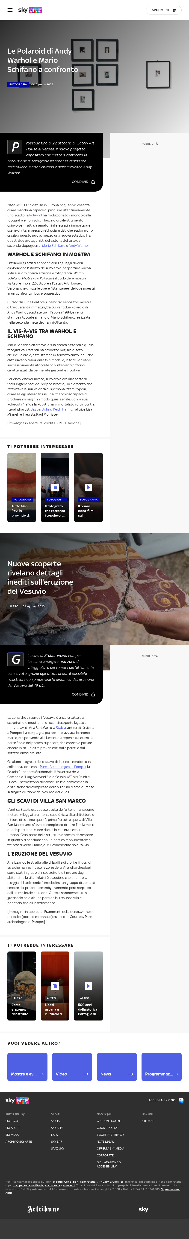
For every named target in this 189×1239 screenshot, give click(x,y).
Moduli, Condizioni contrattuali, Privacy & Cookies (88, 1181)
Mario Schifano (53, 246)
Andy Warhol (79, 246)
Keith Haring (62, 409)
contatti (69, 1185)
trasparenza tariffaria (28, 1185)
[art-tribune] (43, 1209)
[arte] (32, 10)
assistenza (52, 1185)
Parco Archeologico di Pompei (63, 767)
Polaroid (35, 215)
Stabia (61, 728)
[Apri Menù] (12, 10)
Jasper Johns (41, 409)
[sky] (144, 1210)
